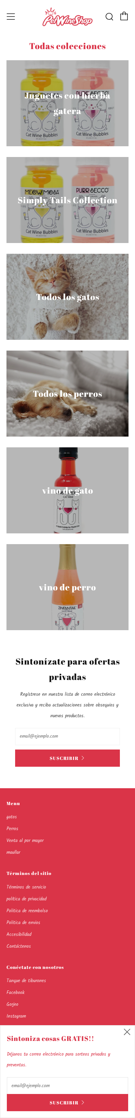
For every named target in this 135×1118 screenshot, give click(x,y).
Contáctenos (18, 946)
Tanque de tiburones (26, 981)
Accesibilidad (18, 934)
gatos (11, 817)
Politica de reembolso (27, 911)
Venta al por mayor (25, 841)
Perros (12, 829)
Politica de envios (23, 923)
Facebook (15, 992)
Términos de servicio (26, 887)
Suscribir (64, 758)
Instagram (16, 1016)
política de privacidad (26, 899)
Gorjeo (12, 1004)
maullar (13, 852)
